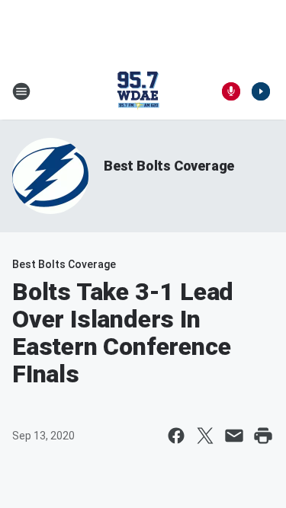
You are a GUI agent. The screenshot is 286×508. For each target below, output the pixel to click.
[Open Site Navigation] (21, 91)
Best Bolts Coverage (169, 166)
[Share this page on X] (205, 435)
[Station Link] (138, 91)
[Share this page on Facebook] (176, 435)
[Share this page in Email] (234, 435)
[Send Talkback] (231, 91)
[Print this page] (263, 435)
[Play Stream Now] (261, 91)
